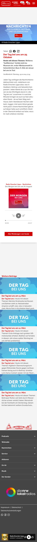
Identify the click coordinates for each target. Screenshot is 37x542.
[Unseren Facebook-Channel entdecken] (5, 515)
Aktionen (5, 459)
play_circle (28, 537)
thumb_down (25, 537)
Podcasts (5, 436)
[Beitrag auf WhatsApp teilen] (10, 51)
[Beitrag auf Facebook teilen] (14, 51)
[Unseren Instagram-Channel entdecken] (8, 515)
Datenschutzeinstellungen (11, 511)
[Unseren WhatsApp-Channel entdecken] (2, 515)
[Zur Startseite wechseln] (6, 4)
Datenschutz (16, 507)
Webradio (5, 442)
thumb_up (32, 537)
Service (5, 454)
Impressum (5, 507)
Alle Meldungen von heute (18, 234)
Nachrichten (6, 448)
